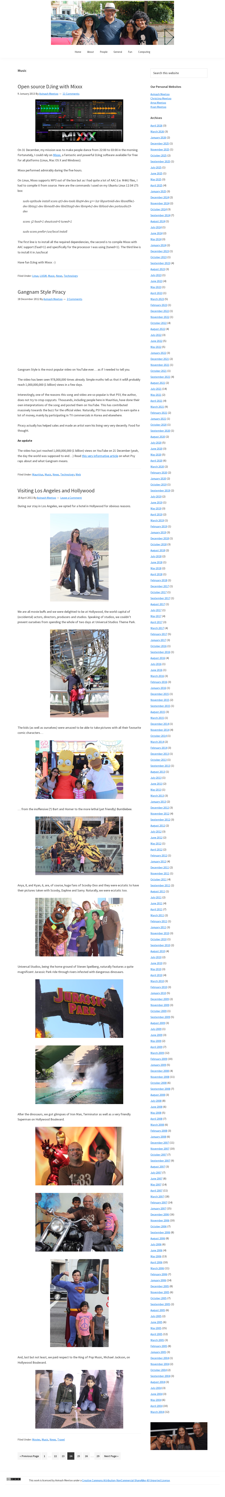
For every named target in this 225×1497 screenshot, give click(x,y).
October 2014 (158, 736)
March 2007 (157, 1196)
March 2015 (157, 718)
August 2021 (157, 383)
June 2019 (156, 502)
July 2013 (156, 777)
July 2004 (156, 1388)
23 (64, 1456)
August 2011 (157, 891)
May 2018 (155, 568)
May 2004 (155, 1400)
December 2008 (159, 1071)
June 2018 (156, 562)
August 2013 (157, 771)
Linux (35, 276)
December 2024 (159, 197)
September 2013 (160, 765)
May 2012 (155, 843)
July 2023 (156, 275)
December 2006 (159, 1214)
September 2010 (160, 945)
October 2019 (158, 484)
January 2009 (158, 1065)
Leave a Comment (71, 497)
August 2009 (157, 1023)
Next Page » (111, 1457)
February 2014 (158, 747)
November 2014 (159, 730)
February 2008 (158, 1130)
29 (98, 1456)
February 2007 (158, 1202)
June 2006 (156, 1250)
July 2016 (156, 664)
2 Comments (74, 299)
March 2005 (157, 1340)
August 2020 (157, 436)
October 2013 (158, 759)
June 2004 (156, 1394)
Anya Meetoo (158, 102)
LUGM (43, 276)
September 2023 (160, 263)
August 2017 (157, 604)
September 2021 (160, 377)
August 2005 (157, 1310)
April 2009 (156, 1047)
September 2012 (160, 819)
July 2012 (156, 831)
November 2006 (159, 1220)
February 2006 (158, 1274)
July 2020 (156, 442)
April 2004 (156, 1406)
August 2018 (157, 550)
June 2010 (156, 963)
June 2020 (156, 448)
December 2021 (159, 359)
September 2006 (160, 1232)
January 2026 (158, 137)
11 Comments (71, 93)
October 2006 (158, 1226)
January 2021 (158, 418)
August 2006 (157, 1238)
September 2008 (160, 1089)
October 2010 (158, 939)
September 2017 (160, 598)
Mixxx (56, 155)
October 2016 (158, 646)
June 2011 (156, 903)
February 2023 (158, 305)
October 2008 (158, 1083)
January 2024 (158, 245)
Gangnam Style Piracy (42, 291)
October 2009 (158, 1011)
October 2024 (158, 209)
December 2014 (159, 724)
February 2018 (158, 580)
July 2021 (156, 388)
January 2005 (158, 1352)
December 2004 (159, 1358)
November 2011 (159, 873)
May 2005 (155, 1328)
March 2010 (157, 981)
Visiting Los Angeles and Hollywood (56, 490)
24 (71, 1456)
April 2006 (156, 1262)
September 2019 (160, 490)
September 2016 (160, 652)
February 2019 (158, 526)
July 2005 (156, 1316)
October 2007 (158, 1154)
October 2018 (158, 544)
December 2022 (159, 311)
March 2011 (157, 915)
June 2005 (156, 1322)
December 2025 (159, 143)
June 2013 (156, 783)
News (59, 276)
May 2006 (155, 1256)
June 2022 (156, 341)
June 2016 (156, 670)
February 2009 (158, 1059)
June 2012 (156, 837)
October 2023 (158, 257)
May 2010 (155, 969)
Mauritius (37, 474)
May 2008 (155, 1112)
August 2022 (157, 329)
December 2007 (159, 1142)
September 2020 (160, 430)
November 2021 (159, 365)
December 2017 (159, 586)
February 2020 (158, 472)
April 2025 (156, 185)
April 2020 (156, 460)
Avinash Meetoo (160, 94)
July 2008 (156, 1100)
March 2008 (157, 1124)
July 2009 (156, 1029)
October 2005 (158, 1298)
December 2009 (159, 999)
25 (79, 1456)
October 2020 (158, 424)
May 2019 (155, 508)
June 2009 (156, 1035)
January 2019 (158, 532)
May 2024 (155, 239)
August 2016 (157, 658)
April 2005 (156, 1334)
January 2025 (158, 191)
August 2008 (157, 1094)
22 (56, 1456)
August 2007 (157, 1166)
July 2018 (156, 556)
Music (51, 276)
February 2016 (158, 682)
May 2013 (155, 789)
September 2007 (160, 1160)
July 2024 (156, 227)
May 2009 (155, 1041)
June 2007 (156, 1178)
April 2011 (156, 909)
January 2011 (158, 927)
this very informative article (100, 456)
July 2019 (156, 496)
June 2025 (156, 173)
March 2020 (157, 466)
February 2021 (158, 412)
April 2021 (156, 400)
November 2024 (159, 203)
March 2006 (157, 1268)
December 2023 (159, 251)
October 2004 (158, 1370)
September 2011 (160, 885)
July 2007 (156, 1172)
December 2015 (159, 694)
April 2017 (156, 622)
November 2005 (159, 1292)
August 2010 (157, 951)
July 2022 (156, 335)
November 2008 (159, 1077)
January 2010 (158, 993)
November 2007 (159, 1148)
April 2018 (156, 574)
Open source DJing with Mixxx (50, 86)
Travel (61, 1439)
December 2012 (159, 807)
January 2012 (158, 861)
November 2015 (159, 700)
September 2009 (160, 1017)
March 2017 (157, 628)
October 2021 (158, 371)
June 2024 (156, 233)
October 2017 (158, 592)
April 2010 (156, 975)
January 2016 (158, 688)
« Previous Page (29, 1457)
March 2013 (157, 795)
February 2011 (158, 921)
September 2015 (160, 706)
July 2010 (156, 957)
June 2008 (156, 1106)
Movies (36, 1439)
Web (78, 474)
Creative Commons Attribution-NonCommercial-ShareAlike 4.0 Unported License (126, 1480)
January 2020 (158, 478)
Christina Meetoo (160, 98)
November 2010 (159, 933)
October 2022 (158, 323)
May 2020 (155, 454)
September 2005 (160, 1304)
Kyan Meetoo (158, 107)
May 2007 (155, 1184)
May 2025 (155, 179)
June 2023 (156, 281)
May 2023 (155, 287)
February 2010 (158, 987)
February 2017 (158, 634)
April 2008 (156, 1118)
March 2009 (157, 1053)
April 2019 (156, 514)
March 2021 (157, 406)
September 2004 (160, 1376)
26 (87, 1456)
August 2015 (157, 712)
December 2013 (159, 753)
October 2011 (158, 879)
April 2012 (156, 849)
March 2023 (157, 299)
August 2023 (157, 269)
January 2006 (158, 1280)
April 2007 (156, 1190)
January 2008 (158, 1136)
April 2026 (156, 125)
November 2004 (159, 1364)
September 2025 (160, 161)
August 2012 (157, 825)
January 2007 (158, 1208)
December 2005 (159, 1286)
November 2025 (159, 149)
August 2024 (157, 221)
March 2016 (157, 676)
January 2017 (158, 640)
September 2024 (160, 215)
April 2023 (156, 293)
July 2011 (156, 897)
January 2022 (158, 353)
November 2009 (159, 1005)
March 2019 (157, 520)
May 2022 (155, 347)
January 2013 (158, 801)
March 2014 (157, 741)
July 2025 (156, 167)
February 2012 (158, 855)
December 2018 (159, 538)
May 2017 (155, 616)
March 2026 (157, 131)
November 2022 (159, 317)
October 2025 (158, 155)
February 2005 (158, 1346)
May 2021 (155, 394)
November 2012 (159, 813)
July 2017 (156, 610)
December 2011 (159, 867)
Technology (71, 276)
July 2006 (156, 1244)
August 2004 (157, 1382)
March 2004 (157, 1412)
